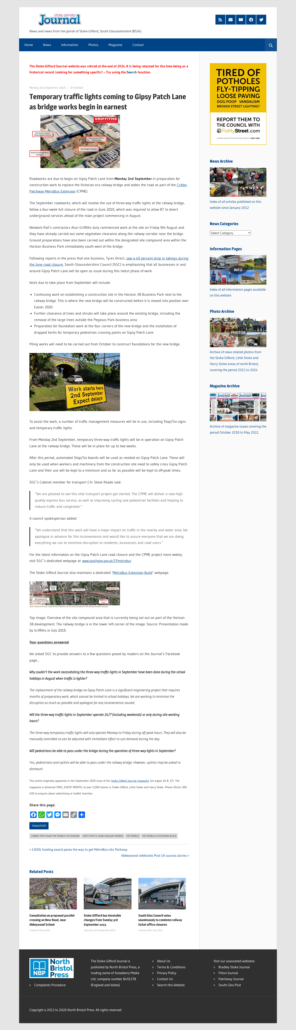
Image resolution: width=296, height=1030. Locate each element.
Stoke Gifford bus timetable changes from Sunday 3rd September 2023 (102, 920)
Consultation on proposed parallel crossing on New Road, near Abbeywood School (52, 920)
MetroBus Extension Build (132, 572)
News (47, 45)
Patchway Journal (231, 979)
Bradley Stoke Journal (234, 967)
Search (132, 72)
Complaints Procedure (50, 985)
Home (28, 45)
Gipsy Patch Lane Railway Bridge (103, 835)
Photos (93, 45)
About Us (163, 961)
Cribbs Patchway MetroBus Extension (55, 835)
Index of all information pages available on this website (238, 292)
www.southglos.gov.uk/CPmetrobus (106, 561)
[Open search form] (271, 44)
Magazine (115, 45)
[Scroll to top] (289, 1023)
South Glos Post (229, 985)
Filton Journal (228, 973)
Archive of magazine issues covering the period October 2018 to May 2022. (238, 429)
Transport (39, 826)
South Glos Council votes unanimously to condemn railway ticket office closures (160, 920)
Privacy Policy (166, 973)
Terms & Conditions (171, 967)
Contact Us (165, 979)
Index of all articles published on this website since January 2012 (235, 204)
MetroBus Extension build (159, 835)
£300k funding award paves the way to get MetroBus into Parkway (79, 849)
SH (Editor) (76, 87)
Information (69, 45)
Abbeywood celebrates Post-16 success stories (154, 855)
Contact (138, 45)
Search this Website (171, 985)
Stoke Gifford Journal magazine (130, 781)
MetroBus (132, 835)
